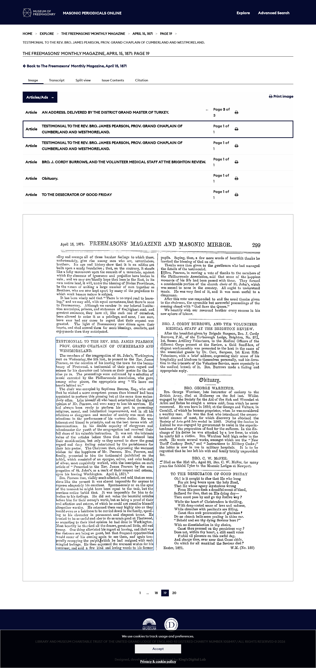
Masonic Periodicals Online (92, 13)
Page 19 (166, 34)
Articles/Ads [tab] (37, 97)
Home (27, 34)
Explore (243, 12)
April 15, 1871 (143, 34)
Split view (83, 80)
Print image (283, 96)
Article (31, 112)
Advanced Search (274, 12)
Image (33, 80)
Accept (158, 649)
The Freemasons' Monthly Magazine (93, 34)
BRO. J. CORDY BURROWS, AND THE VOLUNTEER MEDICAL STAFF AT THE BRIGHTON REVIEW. (124, 162)
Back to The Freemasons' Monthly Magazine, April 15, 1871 (76, 66)
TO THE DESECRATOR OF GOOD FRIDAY (77, 194)
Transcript (57, 80)
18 (156, 593)
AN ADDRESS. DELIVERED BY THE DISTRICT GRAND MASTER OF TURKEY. (105, 112)
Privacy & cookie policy (158, 661)
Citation (141, 80)
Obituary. (50, 178)
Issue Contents (113, 80)
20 (174, 593)
